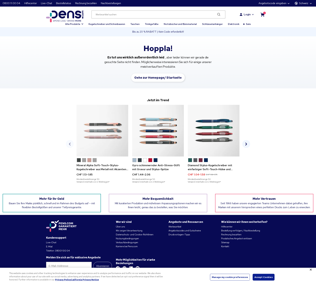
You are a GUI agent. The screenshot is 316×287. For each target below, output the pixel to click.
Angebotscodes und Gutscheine (185, 230)
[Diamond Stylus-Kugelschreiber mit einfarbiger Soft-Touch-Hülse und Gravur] (213, 131)
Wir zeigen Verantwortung (129, 230)
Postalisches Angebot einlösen (236, 238)
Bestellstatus (63, 3)
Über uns (120, 226)
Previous (70, 144)
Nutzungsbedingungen (127, 238)
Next (246, 144)
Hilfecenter (30, 3)
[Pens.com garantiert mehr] (61, 226)
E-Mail (49, 246)
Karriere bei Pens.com (127, 246)
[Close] (310, 269)
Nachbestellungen (111, 3)
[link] (102, 144)
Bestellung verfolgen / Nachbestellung (240, 230)
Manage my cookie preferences (230, 277)
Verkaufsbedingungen (127, 242)
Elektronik (233, 24)
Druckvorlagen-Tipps (179, 234)
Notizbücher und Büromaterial (180, 24)
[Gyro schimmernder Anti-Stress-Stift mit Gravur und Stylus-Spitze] (158, 131)
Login (247, 14)
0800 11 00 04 (11, 3)
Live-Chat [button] (46, 3)
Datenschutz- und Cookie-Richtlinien (134, 234)
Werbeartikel (175, 226)
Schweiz (303, 3)
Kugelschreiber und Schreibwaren (107, 24)
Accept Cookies (263, 277)
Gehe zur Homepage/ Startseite (158, 77)
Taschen (135, 24)
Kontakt (225, 246)
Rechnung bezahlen (86, 3)
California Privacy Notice (85, 279)
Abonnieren (102, 266)
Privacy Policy (63, 279)
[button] (74, 22)
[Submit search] (219, 14)
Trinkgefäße (151, 24)
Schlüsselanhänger (212, 24)
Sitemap (225, 242)
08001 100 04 (62, 250)
